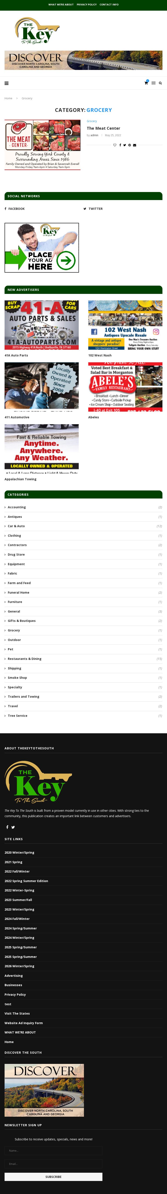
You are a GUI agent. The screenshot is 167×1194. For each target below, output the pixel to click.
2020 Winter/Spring (19, 852)
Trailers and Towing (85, 696)
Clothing (85, 535)
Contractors (85, 545)
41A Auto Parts (16, 355)
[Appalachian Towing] (42, 449)
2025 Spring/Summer (21, 947)
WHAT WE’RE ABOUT (61, 4)
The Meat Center (103, 128)
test (8, 1004)
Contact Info (109, 4)
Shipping (85, 668)
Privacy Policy (87, 4)
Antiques (85, 517)
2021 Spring (13, 862)
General (85, 611)
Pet (85, 649)
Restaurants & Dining (85, 659)
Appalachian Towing (21, 479)
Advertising (14, 976)
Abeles (93, 417)
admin (94, 135)
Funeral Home (85, 592)
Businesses (13, 985)
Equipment (85, 564)
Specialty (85, 687)
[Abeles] (125, 387)
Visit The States (17, 1013)
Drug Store (85, 554)
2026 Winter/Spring (19, 966)
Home (8, 98)
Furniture (85, 602)
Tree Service (85, 716)
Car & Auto (85, 526)
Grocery (92, 121)
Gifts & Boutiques (85, 621)
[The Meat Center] (42, 145)
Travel (85, 706)
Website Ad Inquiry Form (24, 1023)
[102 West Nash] (125, 325)
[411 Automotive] (42, 387)
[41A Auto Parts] (42, 325)
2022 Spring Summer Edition (26, 881)
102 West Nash (100, 355)
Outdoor (85, 640)
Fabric (85, 573)
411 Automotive (17, 417)
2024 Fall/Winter (17, 919)
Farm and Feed (85, 583)
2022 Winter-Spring (19, 890)
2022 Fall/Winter (17, 871)
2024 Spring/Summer (21, 928)
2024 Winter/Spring (19, 938)
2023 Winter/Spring (19, 909)
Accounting (85, 507)
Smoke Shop (85, 678)
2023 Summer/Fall (18, 900)
